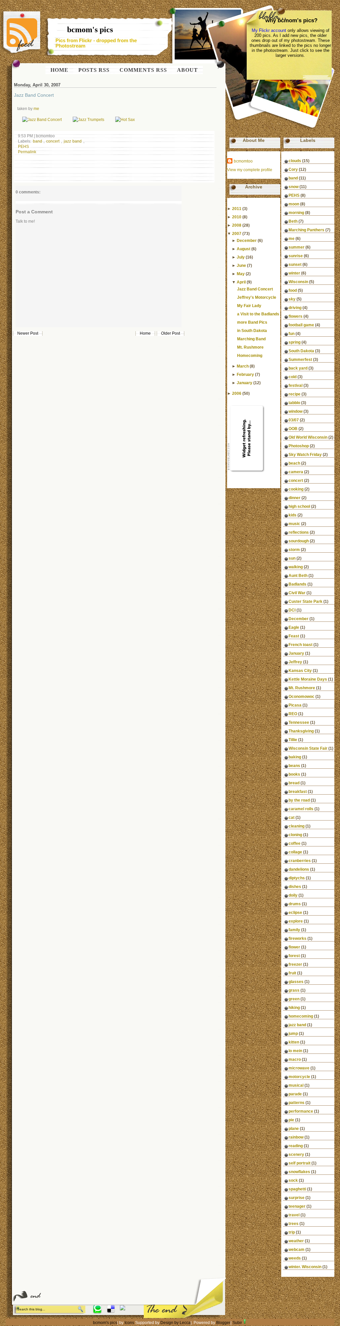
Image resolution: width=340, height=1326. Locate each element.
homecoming (301, 1016)
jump (293, 1033)
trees (293, 1223)
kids (293, 515)
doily (293, 895)
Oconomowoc (301, 696)
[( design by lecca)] (122, 1309)
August (243, 249)
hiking (294, 1007)
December (247, 240)
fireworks (297, 938)
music (294, 523)
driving (295, 307)
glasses (296, 981)
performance (301, 1111)
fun (292, 333)
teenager (297, 1206)
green (294, 999)
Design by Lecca (175, 1322)
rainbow (296, 1137)
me (36, 108)
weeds (295, 1258)
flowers (295, 316)
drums (295, 904)
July (241, 257)
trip (292, 1232)
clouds (295, 161)
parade (295, 1094)
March (243, 366)
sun (292, 558)
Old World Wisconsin (308, 437)
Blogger (223, 1322)
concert (53, 141)
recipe (294, 394)
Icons (129, 1322)
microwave (299, 1068)
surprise (296, 1197)
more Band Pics (252, 322)
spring (294, 342)
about (187, 70)
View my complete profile (249, 169)
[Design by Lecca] (97, 1311)
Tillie (293, 739)
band (38, 141)
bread (294, 783)
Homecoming (249, 355)
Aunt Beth (298, 575)
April (241, 282)
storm (294, 549)
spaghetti (297, 1189)
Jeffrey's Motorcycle (256, 297)
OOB (293, 428)
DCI (292, 610)
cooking (296, 489)
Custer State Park (305, 601)
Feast (294, 636)
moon (294, 204)
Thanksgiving (301, 731)
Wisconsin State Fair (308, 748)
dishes (295, 886)
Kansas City (300, 670)
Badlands (297, 584)
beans (294, 765)
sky (292, 299)
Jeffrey (295, 662)
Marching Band (251, 339)
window (295, 411)
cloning (295, 834)
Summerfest (300, 359)
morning (296, 212)
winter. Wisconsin (305, 1267)
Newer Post (27, 333)
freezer (295, 964)
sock (293, 1180)
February (245, 374)
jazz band (73, 141)
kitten (294, 1042)
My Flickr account (269, 30)
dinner (294, 498)
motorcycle (299, 1076)
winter (294, 273)
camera (296, 472)
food (293, 290)
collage (295, 852)
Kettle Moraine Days (308, 679)
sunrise (296, 256)
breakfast (298, 791)
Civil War (297, 593)
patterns (296, 1102)
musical (296, 1085)
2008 (236, 225)
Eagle (294, 627)
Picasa (295, 705)
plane (294, 1128)
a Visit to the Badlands (258, 314)
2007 (236, 233)
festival (295, 385)
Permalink (27, 152)
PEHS (23, 146)
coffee (294, 843)
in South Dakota (252, 330)
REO (293, 714)
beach (294, 463)
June (241, 265)
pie (291, 1120)
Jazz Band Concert (34, 95)
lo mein (295, 1051)
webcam (296, 1249)
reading (296, 1146)
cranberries (300, 860)
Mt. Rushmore (250, 347)
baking (295, 757)
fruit (292, 973)
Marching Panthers (306, 230)
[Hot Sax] (125, 119)
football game (301, 325)
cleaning (296, 826)
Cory (293, 169)
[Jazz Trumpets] (88, 119)
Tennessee (299, 722)
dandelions (299, 869)
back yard (298, 368)
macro (295, 1059)
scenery (296, 1154)
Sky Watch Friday (305, 454)
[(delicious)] (111, 1311)
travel (294, 1215)
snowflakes (299, 1171)
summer (296, 247)
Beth (293, 221)
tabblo (294, 402)
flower (294, 947)
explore (296, 921)
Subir (237, 1322)
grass (294, 990)
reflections (299, 532)
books (294, 774)
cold (293, 377)
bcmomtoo (243, 161)
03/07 (294, 420)
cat (292, 817)
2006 (236, 393)
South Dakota (301, 351)
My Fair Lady (249, 305)
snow (293, 186)
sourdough (299, 541)
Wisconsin (298, 281)
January (244, 383)
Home (145, 333)
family (294, 930)
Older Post (170, 333)
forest (294, 955)
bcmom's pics (90, 29)
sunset (295, 264)
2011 (236, 208)
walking (296, 567)
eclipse (295, 912)
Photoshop (299, 446)
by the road (299, 800)
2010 (236, 217)
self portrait (299, 1163)
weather (296, 1241)
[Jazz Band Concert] (42, 119)
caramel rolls (301, 809)
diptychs (297, 878)
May (241, 274)
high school (299, 506)
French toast (300, 644)
